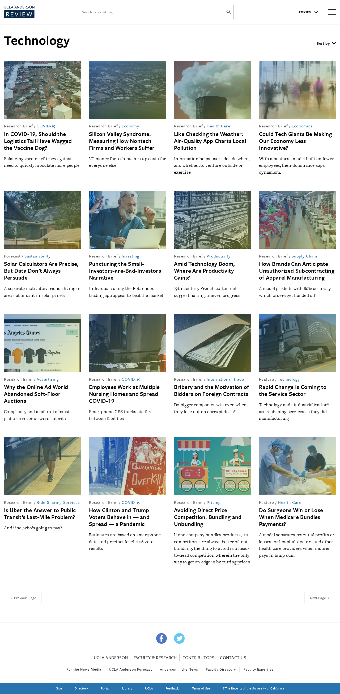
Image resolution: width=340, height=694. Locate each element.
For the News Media (83, 669)
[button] (326, 44)
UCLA (149, 688)
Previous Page (24, 597)
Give (59, 688)
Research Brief (18, 126)
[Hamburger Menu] (332, 12)
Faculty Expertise (259, 669)
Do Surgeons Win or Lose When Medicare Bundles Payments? (291, 517)
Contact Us (233, 657)
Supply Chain (304, 256)
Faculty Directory (221, 669)
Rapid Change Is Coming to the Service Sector (293, 390)
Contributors (198, 657)
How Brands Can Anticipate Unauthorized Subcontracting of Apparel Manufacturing (296, 270)
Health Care (218, 126)
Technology (289, 379)
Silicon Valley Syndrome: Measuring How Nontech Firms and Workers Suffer (122, 141)
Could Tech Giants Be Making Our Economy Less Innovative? (295, 141)
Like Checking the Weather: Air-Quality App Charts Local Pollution (210, 141)
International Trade (225, 379)
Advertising (48, 379)
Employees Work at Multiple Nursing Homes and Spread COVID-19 (124, 394)
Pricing (214, 502)
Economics (302, 126)
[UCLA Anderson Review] (31, 12)
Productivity (219, 256)
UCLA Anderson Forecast (130, 669)
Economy (130, 126)
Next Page (318, 597)
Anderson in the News (179, 669)
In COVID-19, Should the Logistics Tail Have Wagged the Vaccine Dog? (38, 141)
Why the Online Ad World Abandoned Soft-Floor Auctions (36, 394)
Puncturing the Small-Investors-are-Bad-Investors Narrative (125, 270)
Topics (305, 12)
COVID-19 (46, 126)
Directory (81, 688)
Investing (130, 256)
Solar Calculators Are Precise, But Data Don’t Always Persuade (41, 270)
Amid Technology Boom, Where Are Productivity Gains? (204, 270)
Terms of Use (201, 688)
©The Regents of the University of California (253, 688)
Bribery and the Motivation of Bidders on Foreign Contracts (211, 390)
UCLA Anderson (111, 657)
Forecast (12, 256)
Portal (105, 688)
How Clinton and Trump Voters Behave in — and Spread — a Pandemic (119, 517)
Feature (266, 379)
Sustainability (37, 256)
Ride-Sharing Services (58, 502)
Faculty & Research (155, 657)
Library (127, 688)
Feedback (172, 688)
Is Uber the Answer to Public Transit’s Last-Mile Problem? (40, 513)
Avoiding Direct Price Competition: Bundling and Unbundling (208, 517)
